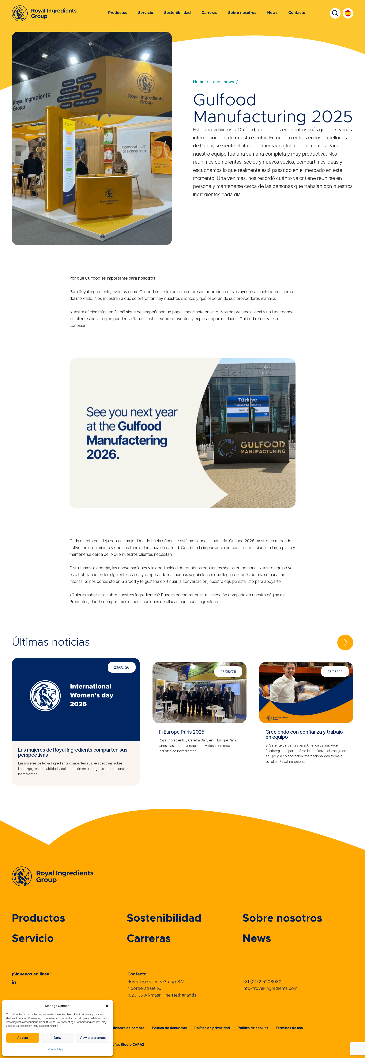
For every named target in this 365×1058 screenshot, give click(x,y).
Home (198, 81)
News (272, 13)
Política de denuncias (169, 1028)
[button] (107, 1006)
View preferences (93, 1038)
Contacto (296, 13)
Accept (22, 1038)
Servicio (145, 13)
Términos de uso (289, 1028)
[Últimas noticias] (345, 642)
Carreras (209, 13)
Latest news (222, 81)
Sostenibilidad (177, 13)
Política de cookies (253, 1028)
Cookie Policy (55, 1049)
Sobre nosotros (242, 13)
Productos (117, 13)
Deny (57, 1038)
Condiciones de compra (124, 1028)
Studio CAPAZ (132, 1044)
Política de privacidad (212, 1028)
